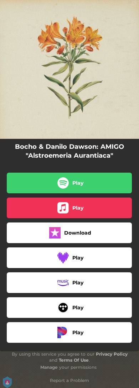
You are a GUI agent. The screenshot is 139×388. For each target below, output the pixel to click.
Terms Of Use (74, 360)
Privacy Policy (112, 354)
